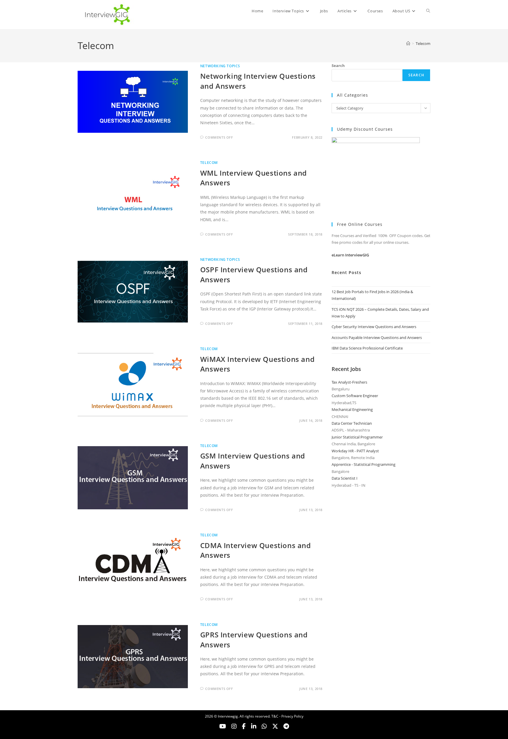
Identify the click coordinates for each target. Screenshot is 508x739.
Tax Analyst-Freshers (349, 382)
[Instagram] (234, 726)
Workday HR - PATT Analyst (355, 451)
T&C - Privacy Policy (287, 716)
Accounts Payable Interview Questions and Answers (377, 337)
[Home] (408, 43)
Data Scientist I (344, 478)
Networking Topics (220, 65)
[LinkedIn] (253, 726)
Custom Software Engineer (355, 395)
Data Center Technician (352, 423)
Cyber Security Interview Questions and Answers (374, 326)
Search (338, 65)
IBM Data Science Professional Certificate (367, 348)
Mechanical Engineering (352, 409)
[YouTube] (222, 726)
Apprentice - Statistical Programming (363, 464)
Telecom (423, 43)
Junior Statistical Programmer (357, 437)
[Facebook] (244, 726)
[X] (264, 726)
